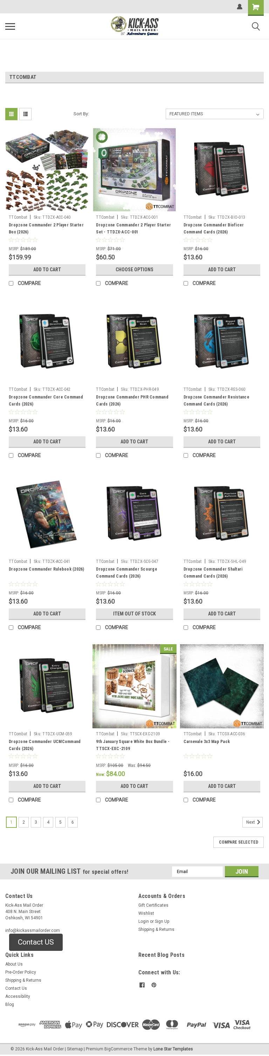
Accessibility (17, 996)
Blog (9, 1004)
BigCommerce (118, 1049)
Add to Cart (47, 269)
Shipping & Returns (156, 929)
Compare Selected (238, 842)
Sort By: (81, 113)
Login (143, 921)
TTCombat (18, 217)
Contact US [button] (36, 942)
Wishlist (146, 913)
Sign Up (162, 921)
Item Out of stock (134, 613)
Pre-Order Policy (20, 972)
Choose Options (134, 269)
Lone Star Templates (173, 1049)
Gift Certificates (153, 905)
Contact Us (16, 988)
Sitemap (75, 1049)
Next (251, 822)
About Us (14, 964)
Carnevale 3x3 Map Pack (207, 741)
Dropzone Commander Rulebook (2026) (46, 569)
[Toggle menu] (10, 26)
